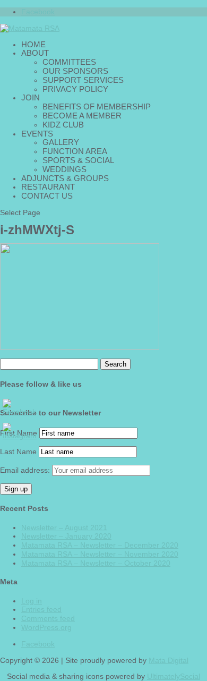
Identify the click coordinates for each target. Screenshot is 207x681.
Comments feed (48, 618)
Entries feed (41, 609)
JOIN (30, 97)
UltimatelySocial (173, 676)
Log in (31, 601)
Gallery (60, 142)
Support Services (83, 79)
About (35, 52)
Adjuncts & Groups (65, 178)
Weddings (64, 169)
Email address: (26, 470)
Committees (69, 61)
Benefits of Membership (96, 106)
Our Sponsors (75, 70)
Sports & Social (78, 160)
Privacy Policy (75, 88)
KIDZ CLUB (63, 124)
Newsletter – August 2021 (64, 527)
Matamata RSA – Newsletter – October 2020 (95, 563)
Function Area (74, 151)
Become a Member (82, 115)
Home (33, 44)
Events (37, 133)
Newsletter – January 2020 (66, 536)
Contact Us (47, 195)
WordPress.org (46, 627)
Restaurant (48, 186)
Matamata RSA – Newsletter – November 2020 (99, 554)
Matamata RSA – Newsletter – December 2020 (99, 545)
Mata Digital (168, 660)
